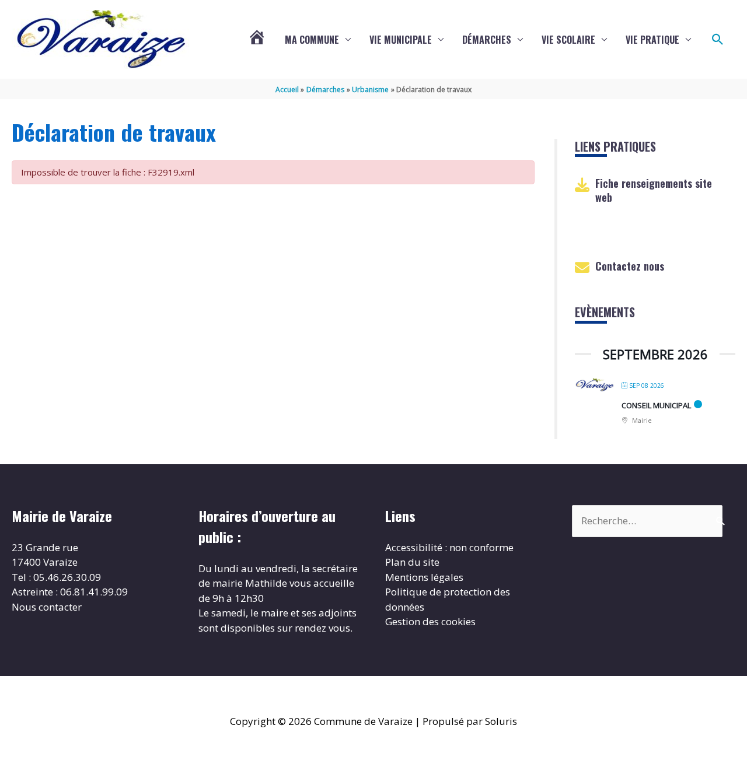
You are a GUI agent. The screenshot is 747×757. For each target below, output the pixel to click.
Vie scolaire (568, 40)
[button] (717, 39)
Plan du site (412, 562)
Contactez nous (629, 266)
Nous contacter (47, 607)
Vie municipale (400, 40)
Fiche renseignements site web (653, 190)
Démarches (486, 40)
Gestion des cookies (430, 621)
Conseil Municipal (656, 405)
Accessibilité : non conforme (449, 547)
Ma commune (312, 40)
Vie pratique (652, 40)
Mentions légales (424, 577)
